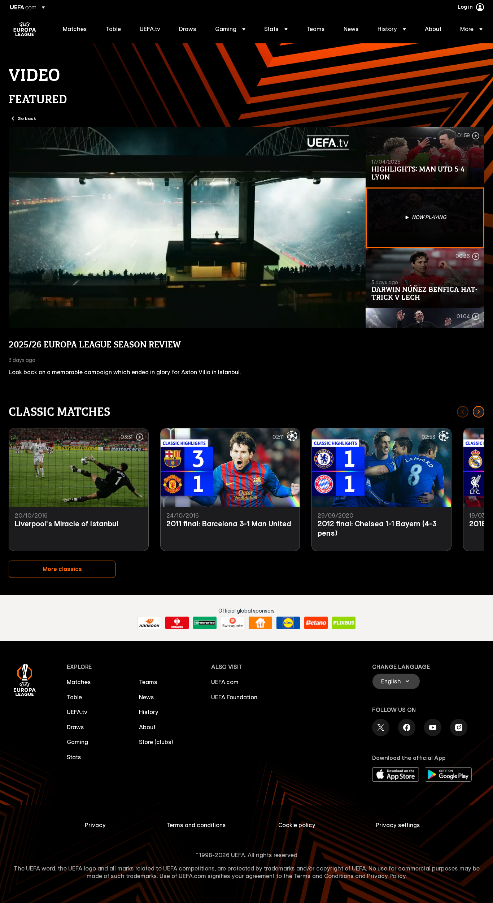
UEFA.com (225, 682)
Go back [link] (26, 118)
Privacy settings (398, 825)
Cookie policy (296, 825)
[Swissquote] (232, 623)
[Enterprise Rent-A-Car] (205, 623)
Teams (148, 682)
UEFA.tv (77, 712)
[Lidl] (288, 623)
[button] (230, 29)
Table (74, 697)
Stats (74, 757)
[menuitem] (75, 29)
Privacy (95, 825)
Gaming (77, 742)
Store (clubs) (156, 742)
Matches (79, 682)
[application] (187, 227)
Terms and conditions (196, 825)
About (147, 727)
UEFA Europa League (25, 29)
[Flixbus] (343, 623)
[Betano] (316, 623)
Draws (75, 727)
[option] (425, 157)
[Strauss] (177, 623)
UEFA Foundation (234, 697)
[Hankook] (149, 623)
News (146, 697)
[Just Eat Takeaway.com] (260, 623)
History (148, 712)
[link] (75, 29)
